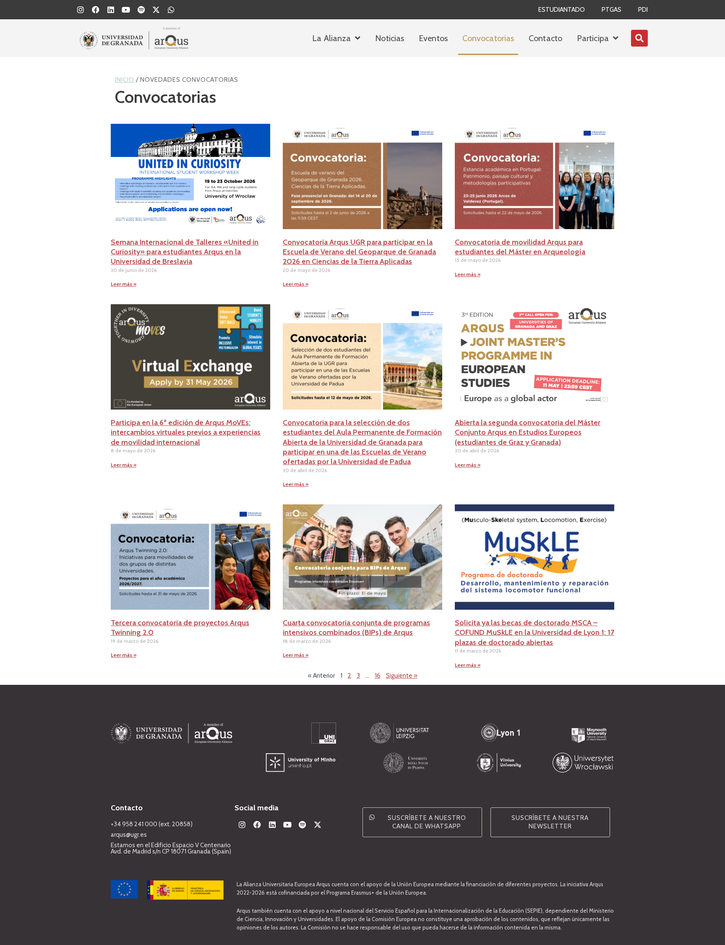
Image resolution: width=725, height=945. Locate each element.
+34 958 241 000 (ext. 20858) (152, 824)
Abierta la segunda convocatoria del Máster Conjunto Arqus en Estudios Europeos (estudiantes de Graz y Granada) (527, 432)
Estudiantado (561, 9)
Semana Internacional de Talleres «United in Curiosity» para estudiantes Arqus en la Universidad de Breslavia (184, 252)
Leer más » (123, 284)
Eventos (433, 38)
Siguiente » (401, 675)
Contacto (545, 38)
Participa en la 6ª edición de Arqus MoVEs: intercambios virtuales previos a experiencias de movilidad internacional (186, 432)
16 (378, 675)
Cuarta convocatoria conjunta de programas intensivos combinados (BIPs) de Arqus (356, 627)
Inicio (124, 80)
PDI (643, 9)
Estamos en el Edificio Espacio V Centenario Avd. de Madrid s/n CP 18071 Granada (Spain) (171, 848)
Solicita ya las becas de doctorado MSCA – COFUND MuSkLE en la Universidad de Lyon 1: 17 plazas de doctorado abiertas (534, 632)
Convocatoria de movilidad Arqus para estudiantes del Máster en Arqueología (520, 247)
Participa (593, 38)
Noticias (389, 38)
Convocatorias (488, 38)
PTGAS (611, 9)
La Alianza (331, 38)
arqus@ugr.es (129, 834)
